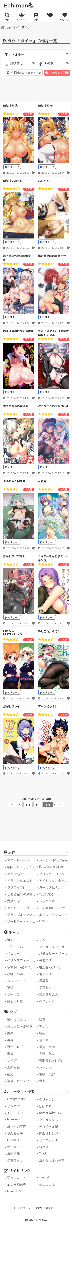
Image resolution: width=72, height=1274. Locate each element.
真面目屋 (13, 1154)
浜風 (10, 940)
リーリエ (13, 994)
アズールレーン (18, 860)
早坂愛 (44, 981)
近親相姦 (13, 1067)
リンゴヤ (13, 1106)
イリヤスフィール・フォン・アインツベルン (22, 960)
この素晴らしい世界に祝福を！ (54, 908)
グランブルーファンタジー (22, 915)
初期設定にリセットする (26, 72)
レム (42, 940)
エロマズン (15, 1113)
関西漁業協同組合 (52, 1113)
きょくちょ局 (48, 1126)
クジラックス (48, 1120)
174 (38, 804)
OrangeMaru (16, 1099)
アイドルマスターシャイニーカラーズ (22, 908)
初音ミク (45, 987)
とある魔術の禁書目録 (22, 894)
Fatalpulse (14, 1139)
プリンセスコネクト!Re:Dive (54, 874)
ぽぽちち (45, 1106)
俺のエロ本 (47, 1184)
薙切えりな (15, 1001)
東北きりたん (48, 994)
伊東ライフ (15, 1160)
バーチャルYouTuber (54, 860)
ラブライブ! (15, 887)
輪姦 (42, 1019)
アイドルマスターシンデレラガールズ (54, 881)
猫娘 (10, 987)
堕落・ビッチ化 (18, 1081)
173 (28, 804)
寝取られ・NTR (50, 1060)
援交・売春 (47, 1047)
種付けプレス (16, 1019)
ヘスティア (47, 1001)
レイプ (12, 1060)
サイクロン (15, 1147)
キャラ (13, 932)
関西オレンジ (48, 1133)
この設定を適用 (59, 72)
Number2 (13, 1119)
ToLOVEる (46, 894)
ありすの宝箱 (16, 1126)
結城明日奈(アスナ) (21, 967)
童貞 (10, 1054)
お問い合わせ (44, 1208)
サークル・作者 (22, 1091)
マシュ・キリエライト (54, 947)
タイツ (26, 27)
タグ (50, 19)
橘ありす (45, 960)
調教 (10, 1033)
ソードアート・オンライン (22, 921)
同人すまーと (12, 166)
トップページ (22, 1208)
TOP (8, 27)
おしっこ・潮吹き (20, 1026)
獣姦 (42, 1081)
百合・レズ (15, 1047)
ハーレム (45, 1067)
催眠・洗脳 (47, 1074)
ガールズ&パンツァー (54, 887)
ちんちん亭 (15, 1133)
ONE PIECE (47, 921)
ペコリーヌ (15, 953)
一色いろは (15, 947)
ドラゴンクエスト (20, 881)
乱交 (10, 1074)
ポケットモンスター (53, 915)
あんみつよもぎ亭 (52, 1160)
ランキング (22, 19)
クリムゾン (47, 1099)
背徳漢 (44, 1147)
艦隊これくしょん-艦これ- (22, 867)
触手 (42, 1033)
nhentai (44, 1177)
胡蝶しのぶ (15, 974)
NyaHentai (14, 1191)
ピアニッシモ (48, 1140)
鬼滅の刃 (13, 901)
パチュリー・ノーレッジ (54, 953)
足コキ (44, 1040)
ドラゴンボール (50, 901)
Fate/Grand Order (51, 866)
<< (12, 804)
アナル (44, 1026)
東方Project (15, 874)
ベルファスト (16, 981)
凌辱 (10, 1040)
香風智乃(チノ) (49, 967)
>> (60, 804)
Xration (44, 1153)
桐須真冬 (45, 974)
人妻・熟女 (47, 1054)
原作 (36, 19)
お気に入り (65, 19)
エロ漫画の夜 (16, 1184)
